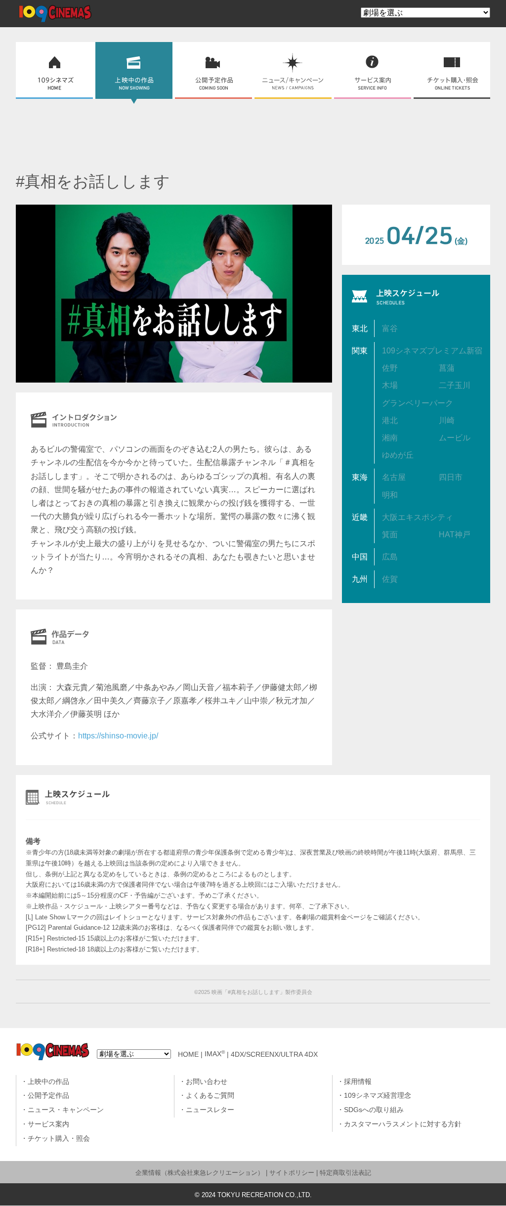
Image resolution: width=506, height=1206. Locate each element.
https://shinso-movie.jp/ (118, 736)
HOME (188, 1054)
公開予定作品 (48, 1095)
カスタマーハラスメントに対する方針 (403, 1124)
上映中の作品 (48, 1081)
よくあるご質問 (210, 1095)
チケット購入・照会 (59, 1138)
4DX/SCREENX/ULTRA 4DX (274, 1054)
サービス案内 (48, 1124)
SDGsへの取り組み (374, 1110)
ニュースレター (210, 1110)
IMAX (215, 1054)
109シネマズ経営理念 (377, 1095)
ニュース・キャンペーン (66, 1110)
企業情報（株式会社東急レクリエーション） (199, 1172)
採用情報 (358, 1081)
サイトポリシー (291, 1172)
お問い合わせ (206, 1081)
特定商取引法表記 (345, 1172)
